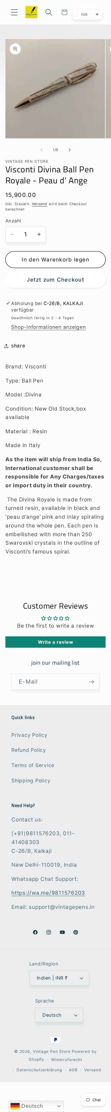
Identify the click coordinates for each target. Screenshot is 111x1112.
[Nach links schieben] (41, 150)
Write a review (55, 642)
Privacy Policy (29, 735)
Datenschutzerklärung (39, 1070)
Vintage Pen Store (52, 1051)
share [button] (18, 346)
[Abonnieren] (91, 681)
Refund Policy (28, 750)
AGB (73, 1070)
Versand (39, 204)
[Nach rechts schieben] (69, 150)
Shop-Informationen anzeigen (48, 327)
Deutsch (31, 1106)
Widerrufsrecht (66, 1059)
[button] (14, 12)
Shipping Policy (30, 780)
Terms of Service (32, 765)
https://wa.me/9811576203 (48, 893)
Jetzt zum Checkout (55, 279)
